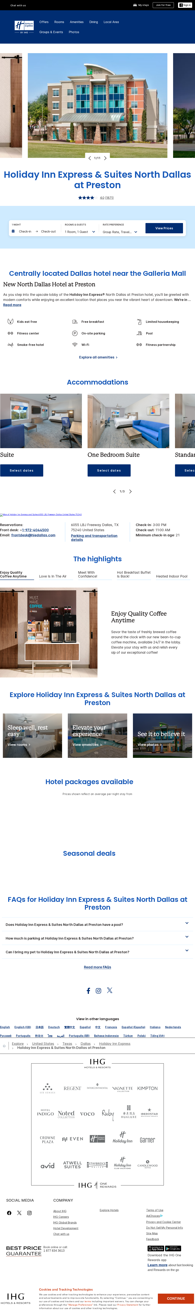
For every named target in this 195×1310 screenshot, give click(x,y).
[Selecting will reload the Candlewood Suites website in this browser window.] (147, 1164)
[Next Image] (105, 158)
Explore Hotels (109, 1210)
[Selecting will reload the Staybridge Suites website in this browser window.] (97, 1164)
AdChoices (153, 1215)
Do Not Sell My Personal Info (164, 1227)
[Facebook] (10, 1213)
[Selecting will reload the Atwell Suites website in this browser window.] (72, 1164)
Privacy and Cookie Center (163, 1222)
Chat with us (61, 1234)
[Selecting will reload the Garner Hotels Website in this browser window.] (147, 1139)
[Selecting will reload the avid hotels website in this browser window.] (47, 1164)
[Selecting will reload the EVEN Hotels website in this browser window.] (72, 1139)
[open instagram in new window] (96, 991)
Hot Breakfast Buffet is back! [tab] (134, 574)
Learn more (158, 1265)
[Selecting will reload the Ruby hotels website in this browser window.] (108, 1113)
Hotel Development (65, 1228)
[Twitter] (19, 1213)
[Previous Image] (90, 158)
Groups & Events (51, 32)
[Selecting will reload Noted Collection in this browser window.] (66, 1113)
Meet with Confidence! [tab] (87, 574)
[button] (185, 5)
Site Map (152, 1233)
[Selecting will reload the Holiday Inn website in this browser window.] (122, 1139)
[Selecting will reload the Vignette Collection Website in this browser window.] (122, 1087)
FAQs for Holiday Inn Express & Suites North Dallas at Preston (97, 903)
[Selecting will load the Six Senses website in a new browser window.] (47, 1087)
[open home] (6, 1045)
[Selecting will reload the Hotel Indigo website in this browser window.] (45, 1113)
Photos (74, 32)
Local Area (111, 22)
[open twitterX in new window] (108, 991)
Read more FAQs (97, 967)
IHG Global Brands (65, 1222)
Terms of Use (154, 1210)
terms (88, 1301)
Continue (176, 1298)
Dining (93, 22)
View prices (164, 228)
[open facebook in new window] (86, 991)
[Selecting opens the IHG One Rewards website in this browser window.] (97, 1185)
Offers (44, 22)
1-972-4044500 (35, 530)
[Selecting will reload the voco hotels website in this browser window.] (87, 1113)
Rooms (59, 22)
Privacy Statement (127, 1304)
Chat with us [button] (18, 5)
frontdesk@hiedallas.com (33, 535)
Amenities (77, 22)
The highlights (97, 559)
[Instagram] (29, 1213)
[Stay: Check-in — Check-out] (34, 231)
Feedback (152, 1239)
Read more (12, 305)
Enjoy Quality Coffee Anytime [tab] (13, 574)
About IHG (59, 1211)
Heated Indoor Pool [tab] (171, 576)
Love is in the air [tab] (52, 576)
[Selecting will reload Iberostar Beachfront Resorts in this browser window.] (149, 1113)
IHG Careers (61, 1216)
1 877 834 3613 (54, 1250)
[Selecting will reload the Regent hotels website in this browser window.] (72, 1087)
